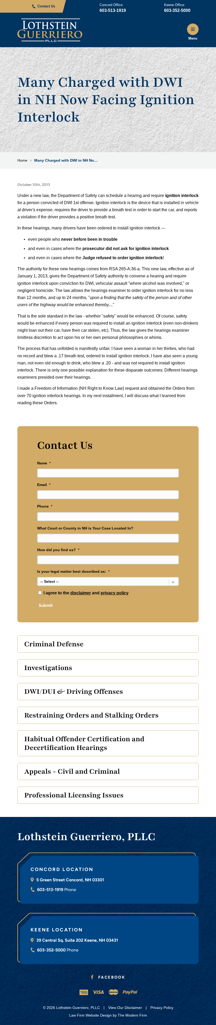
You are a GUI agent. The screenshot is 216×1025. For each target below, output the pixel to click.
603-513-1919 (113, 10)
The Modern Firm (132, 1015)
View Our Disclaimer (125, 1007)
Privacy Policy (161, 1007)
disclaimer (80, 593)
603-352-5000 (177, 10)
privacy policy (115, 593)
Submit (46, 605)
